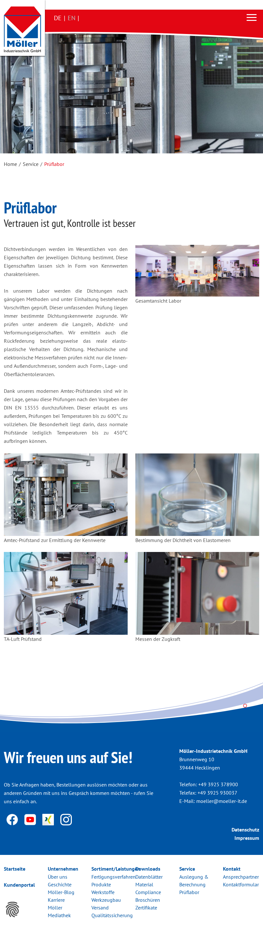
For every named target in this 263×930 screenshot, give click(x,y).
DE (58, 18)
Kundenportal (19, 885)
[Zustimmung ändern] (12, 909)
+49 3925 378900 (218, 784)
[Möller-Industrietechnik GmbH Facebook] (13, 819)
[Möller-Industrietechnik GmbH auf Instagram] (66, 819)
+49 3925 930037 (217, 792)
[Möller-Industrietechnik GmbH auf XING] (49, 819)
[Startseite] (22, 29)
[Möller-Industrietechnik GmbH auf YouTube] (31, 819)
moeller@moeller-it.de (221, 801)
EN (71, 18)
